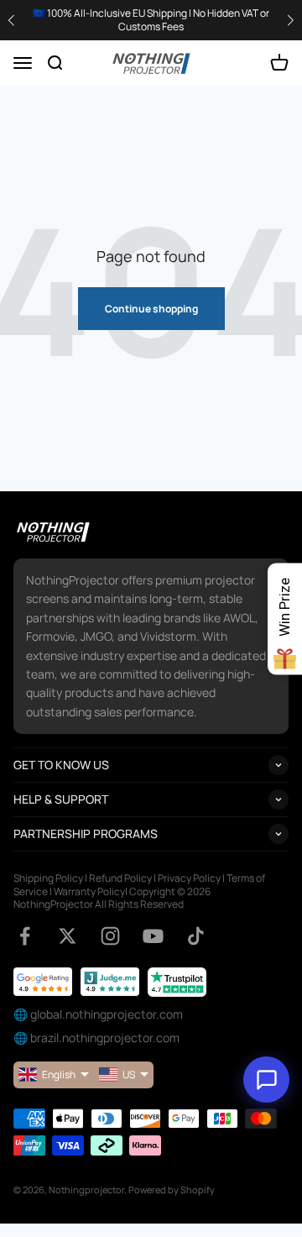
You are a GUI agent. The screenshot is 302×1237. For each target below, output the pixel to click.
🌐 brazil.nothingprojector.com (96, 1038)
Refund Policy (120, 878)
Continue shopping (151, 308)
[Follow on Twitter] (67, 936)
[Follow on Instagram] (110, 936)
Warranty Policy (89, 891)
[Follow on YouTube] (153, 936)
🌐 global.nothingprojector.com (98, 1014)
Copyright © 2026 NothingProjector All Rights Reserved (112, 898)
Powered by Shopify (171, 1189)
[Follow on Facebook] (24, 936)
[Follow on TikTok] (196, 936)
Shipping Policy (48, 878)
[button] (290, 20)
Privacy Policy (189, 878)
